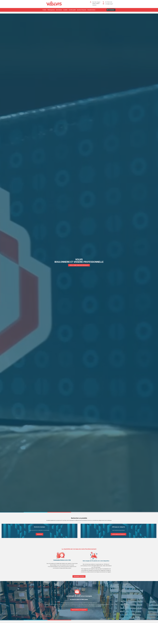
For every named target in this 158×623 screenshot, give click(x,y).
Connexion (111, 9)
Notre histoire (59, 9)
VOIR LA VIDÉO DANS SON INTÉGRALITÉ (79, 265)
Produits (44, 9)
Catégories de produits (118, 534)
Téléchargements (51, 9)
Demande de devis (91, 9)
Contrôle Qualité (72, 9)
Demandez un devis (79, 576)
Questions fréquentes (81, 9)
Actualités (65, 9)
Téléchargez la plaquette (79, 609)
